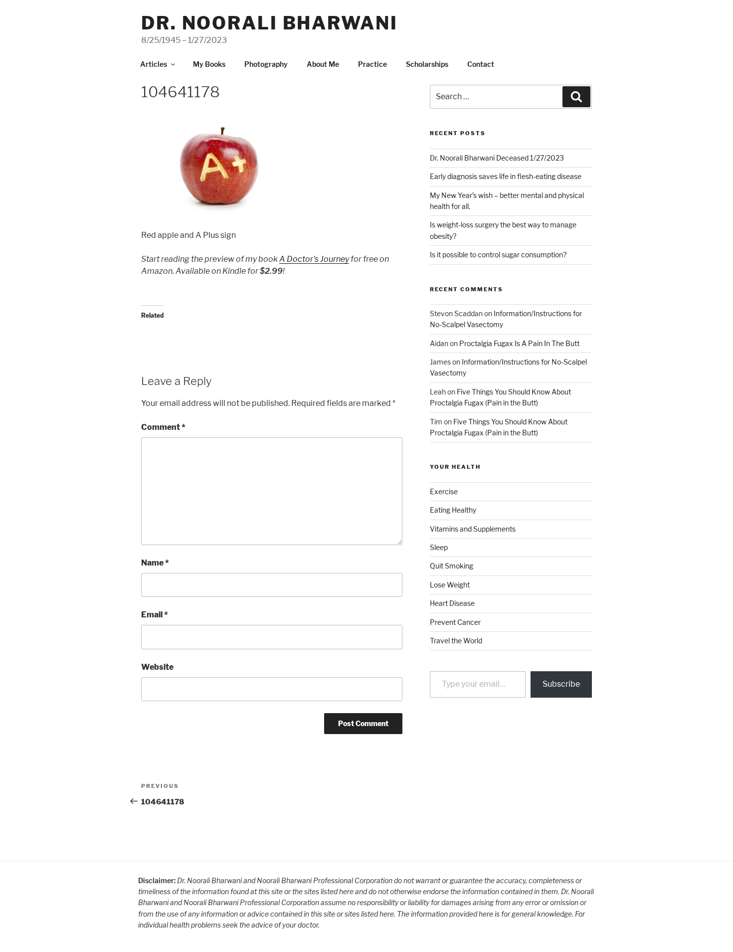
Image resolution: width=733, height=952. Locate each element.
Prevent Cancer (455, 622)
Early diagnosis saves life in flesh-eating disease (505, 176)
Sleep (439, 547)
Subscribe (561, 684)
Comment (163, 427)
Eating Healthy (453, 510)
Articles (153, 64)
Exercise (444, 491)
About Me (323, 64)
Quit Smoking (451, 566)
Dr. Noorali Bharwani (269, 23)
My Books (209, 64)
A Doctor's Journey (314, 259)
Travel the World (456, 640)
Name (155, 563)
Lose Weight (450, 584)
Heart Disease (452, 603)
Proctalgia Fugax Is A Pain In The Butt (519, 343)
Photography (266, 64)
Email (154, 614)
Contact (480, 64)
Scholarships (427, 64)
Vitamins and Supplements (473, 529)
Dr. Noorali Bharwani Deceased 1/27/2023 (497, 158)
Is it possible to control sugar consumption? (498, 254)
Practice (372, 64)
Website (157, 667)
